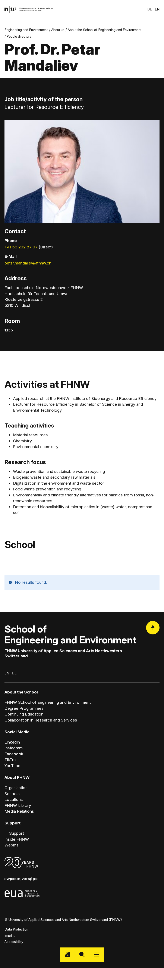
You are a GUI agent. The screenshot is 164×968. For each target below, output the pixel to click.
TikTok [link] (10, 759)
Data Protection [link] (16, 929)
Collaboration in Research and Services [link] (40, 720)
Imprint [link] (9, 936)
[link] (28, 9)
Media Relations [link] (19, 811)
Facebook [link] (13, 753)
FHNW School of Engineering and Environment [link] (47, 702)
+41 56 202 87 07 (21, 247)
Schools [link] (12, 793)
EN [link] (157, 9)
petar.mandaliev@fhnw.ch (27, 263)
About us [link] (57, 30)
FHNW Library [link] (17, 805)
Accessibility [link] (13, 942)
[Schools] (67, 954)
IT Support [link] (14, 833)
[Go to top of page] (153, 627)
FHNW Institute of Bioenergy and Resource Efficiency (107, 398)
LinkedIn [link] (12, 742)
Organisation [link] (16, 787)
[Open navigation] (96, 954)
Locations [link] (13, 799)
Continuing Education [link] (23, 714)
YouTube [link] (12, 765)
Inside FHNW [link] (16, 839)
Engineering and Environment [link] (26, 30)
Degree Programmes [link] (24, 708)
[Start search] (82, 954)
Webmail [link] (12, 845)
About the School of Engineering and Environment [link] (104, 30)
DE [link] (149, 9)
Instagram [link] (13, 747)
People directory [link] (19, 36)
